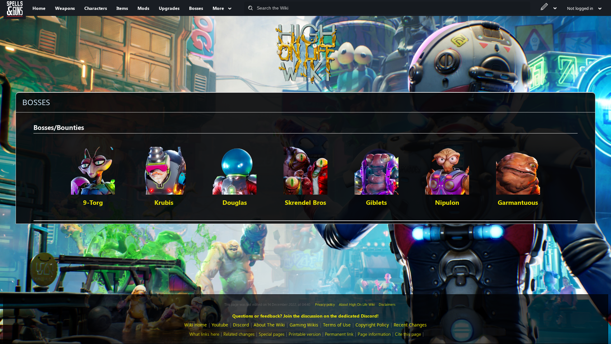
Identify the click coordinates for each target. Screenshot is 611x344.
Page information (374, 334)
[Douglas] (234, 169)
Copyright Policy (372, 325)
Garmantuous (518, 202)
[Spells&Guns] (15, 8)
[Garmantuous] (518, 169)
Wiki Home (195, 325)
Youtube (220, 325)
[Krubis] (164, 169)
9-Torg (93, 202)
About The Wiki (269, 325)
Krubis (163, 202)
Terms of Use (337, 325)
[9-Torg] (93, 169)
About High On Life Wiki (357, 304)
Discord (241, 325)
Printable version (305, 334)
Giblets (376, 202)
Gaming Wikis (304, 325)
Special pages (271, 334)
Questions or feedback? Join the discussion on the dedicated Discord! (305, 316)
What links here (204, 334)
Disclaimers (387, 304)
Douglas (234, 202)
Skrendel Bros (305, 202)
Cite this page (408, 334)
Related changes (239, 334)
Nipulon (447, 202)
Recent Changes (410, 325)
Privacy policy (325, 304)
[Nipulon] (447, 169)
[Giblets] (376, 169)
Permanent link (339, 334)
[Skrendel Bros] (305, 169)
